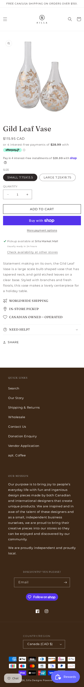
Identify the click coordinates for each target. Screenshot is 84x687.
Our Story (16, 398)
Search (13, 388)
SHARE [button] (13, 342)
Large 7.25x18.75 (57, 177)
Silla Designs (34, 680)
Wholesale (16, 417)
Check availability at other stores (32, 252)
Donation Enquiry (22, 436)
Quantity (10, 186)
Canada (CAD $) (40, 644)
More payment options (42, 230)
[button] (5, 19)
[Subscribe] (65, 582)
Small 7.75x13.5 (20, 177)
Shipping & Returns (24, 407)
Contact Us (17, 427)
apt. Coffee (17, 455)
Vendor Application (23, 446)
